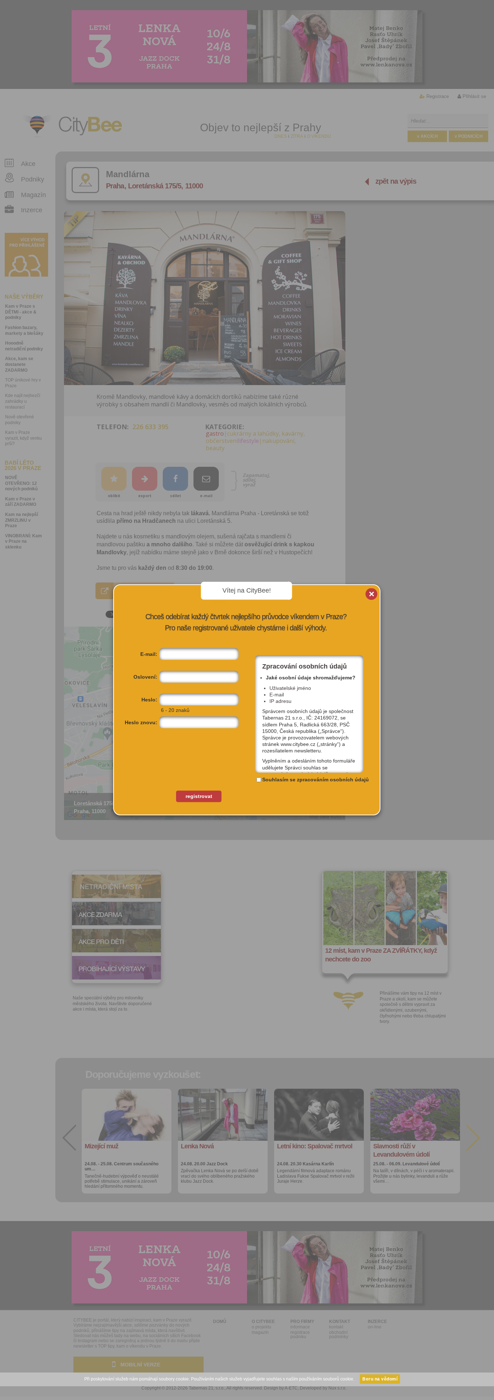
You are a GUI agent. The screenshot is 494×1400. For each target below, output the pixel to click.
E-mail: (148, 654)
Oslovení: (145, 677)
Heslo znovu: (141, 722)
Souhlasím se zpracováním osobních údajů (315, 779)
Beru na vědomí (379, 1379)
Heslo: (149, 700)
